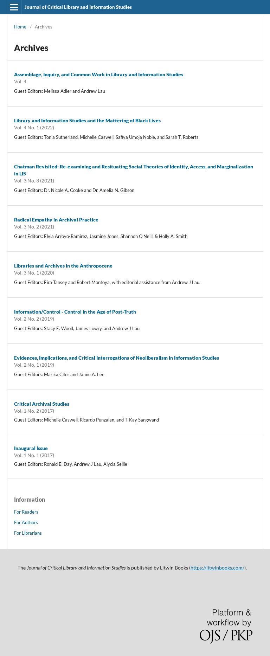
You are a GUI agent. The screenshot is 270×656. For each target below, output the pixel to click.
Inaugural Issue (31, 448)
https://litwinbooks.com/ (217, 568)
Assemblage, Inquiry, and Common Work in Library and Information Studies (98, 74)
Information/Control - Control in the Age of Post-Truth (75, 312)
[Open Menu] (14, 7)
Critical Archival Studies (41, 404)
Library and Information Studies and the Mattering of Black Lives (87, 120)
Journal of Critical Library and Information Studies (78, 7)
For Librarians (28, 533)
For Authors (26, 522)
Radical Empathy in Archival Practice (56, 220)
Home (20, 27)
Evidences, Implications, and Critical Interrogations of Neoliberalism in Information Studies (116, 358)
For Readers (26, 512)
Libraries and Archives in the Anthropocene (63, 266)
